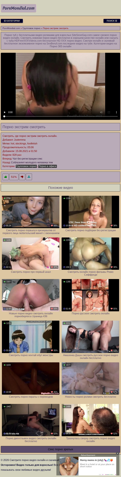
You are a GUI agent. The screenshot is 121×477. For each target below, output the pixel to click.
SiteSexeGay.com (82, 35)
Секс (51, 449)
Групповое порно (26, 166)
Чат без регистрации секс (27, 158)
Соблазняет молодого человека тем (32, 162)
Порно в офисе (47, 166)
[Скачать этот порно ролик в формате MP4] (29, 177)
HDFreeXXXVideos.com (28, 40)
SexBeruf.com (54, 43)
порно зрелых (64, 449)
